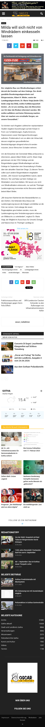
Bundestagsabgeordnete (10, 270)
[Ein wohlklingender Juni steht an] (33, 495)
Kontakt (22, 720)
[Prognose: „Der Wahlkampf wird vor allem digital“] (11, 495)
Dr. (21, 270)
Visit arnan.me (22, 228)
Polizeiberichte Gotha (9, 638)
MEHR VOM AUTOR (10, 337)
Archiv (3, 23)
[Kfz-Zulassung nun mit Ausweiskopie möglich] (7, 594)
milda (4, 272)
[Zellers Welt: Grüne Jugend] (11, 467)
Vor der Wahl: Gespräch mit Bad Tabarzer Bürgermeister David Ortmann (27, 539)
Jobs (40, 718)
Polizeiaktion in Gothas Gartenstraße (29, 602)
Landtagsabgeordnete (31, 270)
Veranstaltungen (8, 631)
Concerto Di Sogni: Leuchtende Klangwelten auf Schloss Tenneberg (28, 346)
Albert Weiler (30, 267)
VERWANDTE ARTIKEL (11, 334)
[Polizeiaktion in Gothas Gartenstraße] (7, 605)
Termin (4, 649)
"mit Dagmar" (19, 267)
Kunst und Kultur (8, 641)
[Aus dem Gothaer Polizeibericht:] (7, 369)
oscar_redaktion (22, 322)
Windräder (25, 272)
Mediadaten (33, 718)
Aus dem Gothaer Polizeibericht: (29, 366)
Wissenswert (6, 634)
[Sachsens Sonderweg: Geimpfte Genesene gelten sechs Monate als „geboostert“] (33, 467)
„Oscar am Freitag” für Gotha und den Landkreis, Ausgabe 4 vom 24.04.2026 (28, 358)
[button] (41, 13)
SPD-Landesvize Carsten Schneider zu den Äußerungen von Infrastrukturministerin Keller (34, 305)
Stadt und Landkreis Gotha (12, 627)
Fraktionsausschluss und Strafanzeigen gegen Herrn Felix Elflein (11, 303)
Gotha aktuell (6, 623)
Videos (3, 645)
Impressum (5, 718)
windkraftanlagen (14, 272)
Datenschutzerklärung (18, 718)
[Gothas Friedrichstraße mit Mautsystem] (7, 582)
